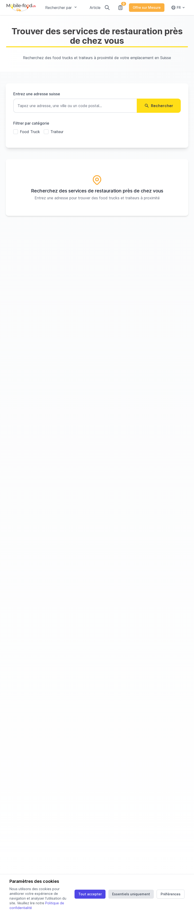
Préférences (171, 894)
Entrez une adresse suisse (36, 93)
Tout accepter (90, 894)
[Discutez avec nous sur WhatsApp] (181, 901)
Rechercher (162, 105)
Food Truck (30, 131)
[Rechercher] (107, 7)
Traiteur (56, 131)
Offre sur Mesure (147, 7)
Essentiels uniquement (131, 894)
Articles (96, 7)
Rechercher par (58, 7)
